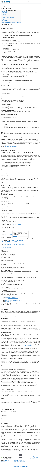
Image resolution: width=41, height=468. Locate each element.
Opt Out (11, 296)
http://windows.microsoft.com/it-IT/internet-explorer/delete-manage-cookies (14, 145)
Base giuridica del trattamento (5, 13)
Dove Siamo (32, 1)
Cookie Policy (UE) (22, 466)
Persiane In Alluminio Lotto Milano (32, 459)
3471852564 (5, 460)
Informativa (8, 296)
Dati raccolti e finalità (4, 14)
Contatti (38, 1)
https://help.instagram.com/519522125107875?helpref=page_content (13, 300)
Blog (35, 1)
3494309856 (9, 460)
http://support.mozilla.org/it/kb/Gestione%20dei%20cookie (12, 147)
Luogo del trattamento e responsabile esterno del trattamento (9, 17)
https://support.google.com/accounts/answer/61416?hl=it (19, 199)
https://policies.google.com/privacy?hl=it (10, 445)
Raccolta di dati (3, 16)
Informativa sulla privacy (4, 12)
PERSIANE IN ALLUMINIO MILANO (21, 461)
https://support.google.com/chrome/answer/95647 (11, 146)
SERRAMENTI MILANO (23, 1)
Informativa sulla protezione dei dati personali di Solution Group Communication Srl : (11, 22)
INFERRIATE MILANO (16, 463)
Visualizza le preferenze (24, 236)
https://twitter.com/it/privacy (8, 301)
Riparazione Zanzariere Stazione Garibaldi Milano (34, 460)
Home (19, 1)
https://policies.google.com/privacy (9, 367)
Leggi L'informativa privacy (16, 466)
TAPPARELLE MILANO (22, 463)
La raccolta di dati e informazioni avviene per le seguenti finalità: (9, 15)
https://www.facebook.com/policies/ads (13, 298)
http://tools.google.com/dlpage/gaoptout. (28, 345)
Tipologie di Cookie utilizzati (5, 20)
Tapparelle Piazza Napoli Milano (31, 458)
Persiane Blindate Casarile (31, 461)
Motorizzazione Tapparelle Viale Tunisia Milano (33, 457)
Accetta (15, 236)
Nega (19, 236)
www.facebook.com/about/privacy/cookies (10, 297)
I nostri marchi (28, 1)
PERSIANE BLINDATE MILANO (18, 462)
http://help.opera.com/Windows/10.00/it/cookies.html (9, 246)
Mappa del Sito (26, 466)
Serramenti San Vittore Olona (31, 456)
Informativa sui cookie (4, 19)
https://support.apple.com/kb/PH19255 (7, 148)
